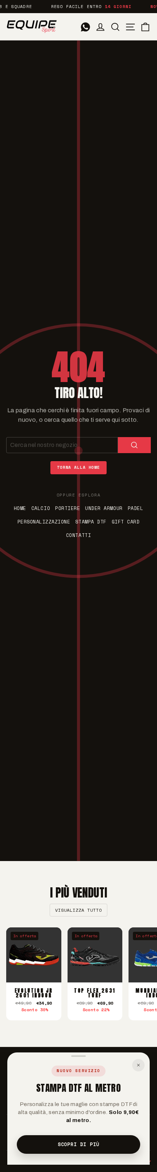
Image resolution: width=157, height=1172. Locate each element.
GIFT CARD (126, 521)
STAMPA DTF (90, 521)
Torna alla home (78, 467)
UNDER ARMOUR (103, 508)
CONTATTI (78, 535)
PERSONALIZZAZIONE (44, 521)
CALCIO (40, 508)
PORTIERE (67, 508)
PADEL (135, 508)
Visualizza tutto (78, 910)
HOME (20, 508)
